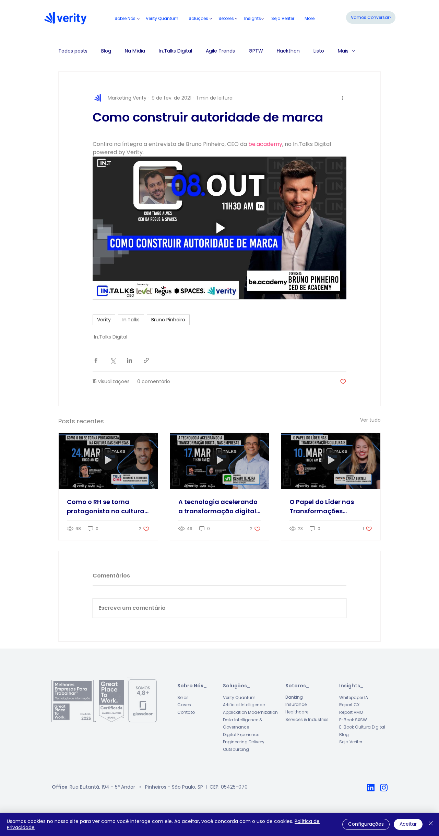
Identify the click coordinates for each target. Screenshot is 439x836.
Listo (318, 51)
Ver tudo (370, 419)
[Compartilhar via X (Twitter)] (112, 360)
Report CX (349, 705)
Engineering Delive (242, 742)
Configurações (366, 824)
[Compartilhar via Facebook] (96, 360)
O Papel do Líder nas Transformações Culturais (321, 506)
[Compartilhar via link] (146, 360)
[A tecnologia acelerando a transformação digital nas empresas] (219, 461)
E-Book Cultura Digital (362, 727)
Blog (106, 51)
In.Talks (131, 319)
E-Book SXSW (353, 720)
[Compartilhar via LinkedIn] (129, 360)
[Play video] (219, 228)
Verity (104, 319)
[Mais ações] (342, 98)
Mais (343, 51)
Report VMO (351, 712)
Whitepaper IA (353, 697)
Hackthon (288, 51)
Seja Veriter (350, 742)
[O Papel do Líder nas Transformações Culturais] (330, 461)
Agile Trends (220, 51)
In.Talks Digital (175, 51)
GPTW (256, 51)
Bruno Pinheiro (168, 319)
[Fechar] (431, 824)
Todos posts (72, 51)
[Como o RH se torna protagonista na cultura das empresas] (108, 461)
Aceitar (408, 824)
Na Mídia (135, 51)
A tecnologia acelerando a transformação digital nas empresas (218, 506)
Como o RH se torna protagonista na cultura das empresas (105, 506)
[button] (226, 18)
